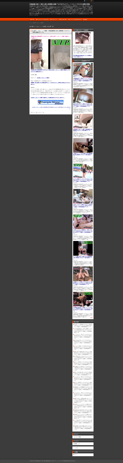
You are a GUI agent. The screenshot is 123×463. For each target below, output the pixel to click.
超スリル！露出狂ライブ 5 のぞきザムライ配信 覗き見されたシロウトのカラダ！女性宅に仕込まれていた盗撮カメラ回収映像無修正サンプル (83, 363)
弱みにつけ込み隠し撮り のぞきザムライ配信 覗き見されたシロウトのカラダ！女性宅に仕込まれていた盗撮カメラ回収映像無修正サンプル (83, 373)
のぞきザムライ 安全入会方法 (42, 19)
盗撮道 (86, 19)
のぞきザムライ (55, 19)
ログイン (76, 454)
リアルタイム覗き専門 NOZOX (75, 19)
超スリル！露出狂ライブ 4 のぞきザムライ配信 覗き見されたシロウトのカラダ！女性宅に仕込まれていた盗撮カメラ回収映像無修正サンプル (83, 383)
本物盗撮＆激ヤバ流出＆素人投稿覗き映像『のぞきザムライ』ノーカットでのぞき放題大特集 (59, 4)
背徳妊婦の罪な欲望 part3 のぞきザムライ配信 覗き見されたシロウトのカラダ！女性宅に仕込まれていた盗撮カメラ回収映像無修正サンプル (83, 411)
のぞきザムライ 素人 (40, 112)
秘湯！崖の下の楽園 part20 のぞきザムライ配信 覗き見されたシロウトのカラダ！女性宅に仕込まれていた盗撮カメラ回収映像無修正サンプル (83, 353)
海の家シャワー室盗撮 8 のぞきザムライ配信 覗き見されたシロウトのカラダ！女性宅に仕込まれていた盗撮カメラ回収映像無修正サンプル (83, 325)
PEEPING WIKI (64, 19)
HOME (33, 19)
